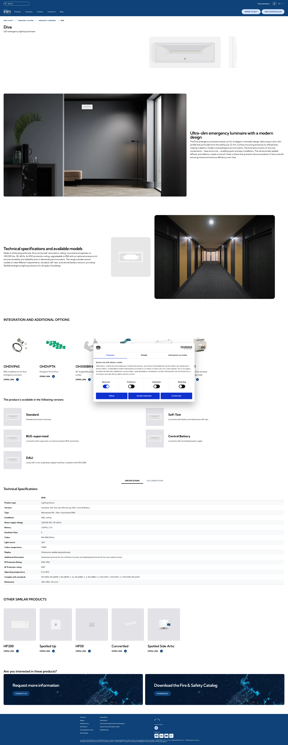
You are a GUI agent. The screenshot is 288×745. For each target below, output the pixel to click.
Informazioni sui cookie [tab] (177, 355)
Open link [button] (11, 379)
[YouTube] (166, 736)
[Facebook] (156, 736)
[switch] (131, 386)
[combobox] (16, 3)
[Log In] (274, 3)
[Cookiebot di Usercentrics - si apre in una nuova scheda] (182, 347)
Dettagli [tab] (144, 355)
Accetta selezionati (144, 396)
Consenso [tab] (110, 355)
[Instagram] (171, 736)
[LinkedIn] (161, 736)
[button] (263, 4)
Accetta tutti (176, 396)
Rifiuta (111, 396)
